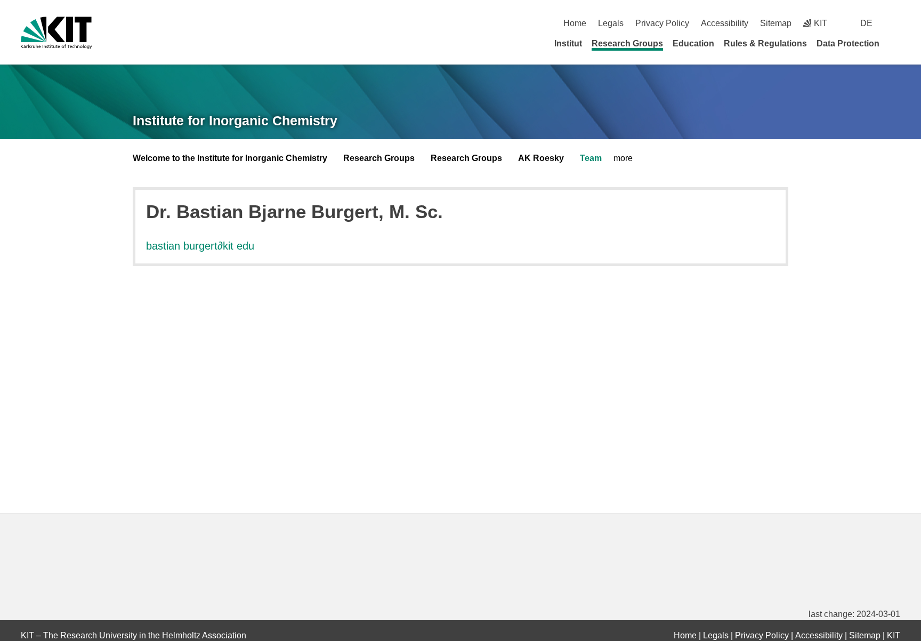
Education (693, 43)
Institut (568, 43)
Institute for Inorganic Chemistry (235, 120)
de (866, 23)
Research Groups (627, 43)
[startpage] (896, 43)
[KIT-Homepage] (56, 33)
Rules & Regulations (765, 43)
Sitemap (775, 23)
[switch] (896, 23)
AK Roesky (541, 158)
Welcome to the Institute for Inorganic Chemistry (230, 158)
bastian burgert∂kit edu (200, 246)
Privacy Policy (662, 23)
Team (591, 158)
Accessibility (724, 23)
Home (574, 23)
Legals (611, 23)
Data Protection (848, 43)
